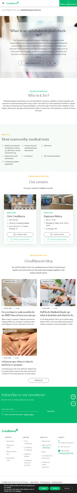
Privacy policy (29, 414)
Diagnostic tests (10, 446)
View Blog (38, 380)
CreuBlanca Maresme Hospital (28, 462)
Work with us (46, 445)
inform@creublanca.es (66, 443)
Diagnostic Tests (9, 281)
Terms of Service (22, 482)
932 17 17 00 (50, 220)
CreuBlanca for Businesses (47, 457)
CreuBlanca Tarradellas (28, 448)
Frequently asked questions (46, 464)
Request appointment (33, 63)
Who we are (46, 441)
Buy (55, 63)
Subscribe (50, 411)
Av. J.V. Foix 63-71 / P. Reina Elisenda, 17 (18, 227)
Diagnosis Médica (27, 455)
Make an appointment (68, 4)
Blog (43, 452)
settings (18, 491)
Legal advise (34, 482)
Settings (67, 488)
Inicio (3, 10)
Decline (55, 488)
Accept (43, 488)
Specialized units (10, 459)
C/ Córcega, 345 (51, 229)
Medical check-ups (13, 10)
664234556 (65, 451)
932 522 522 (13, 220)
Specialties (10, 441)
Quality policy (57, 482)
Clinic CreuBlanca (28, 442)
